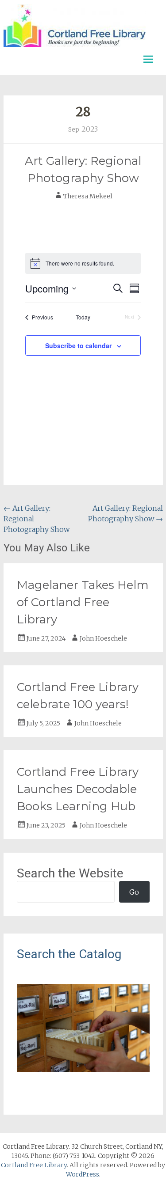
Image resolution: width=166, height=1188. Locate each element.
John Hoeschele (103, 638)
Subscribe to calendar (78, 345)
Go (134, 892)
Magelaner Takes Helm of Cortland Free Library (83, 602)
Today (83, 317)
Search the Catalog (69, 954)
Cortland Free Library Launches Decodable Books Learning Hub (78, 789)
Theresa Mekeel (87, 196)
